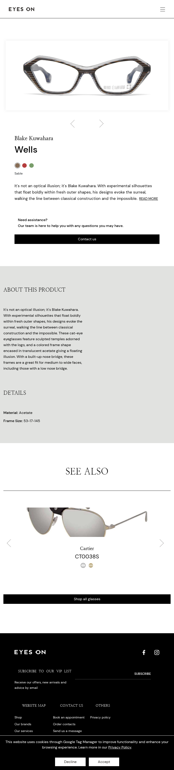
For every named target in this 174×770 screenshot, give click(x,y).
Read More (148, 198)
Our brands (22, 724)
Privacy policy (100, 717)
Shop (18, 717)
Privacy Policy (119, 747)
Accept (104, 761)
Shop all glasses (87, 599)
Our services (23, 731)
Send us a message (67, 731)
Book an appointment (69, 717)
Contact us (87, 239)
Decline (70, 761)
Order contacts (64, 724)
